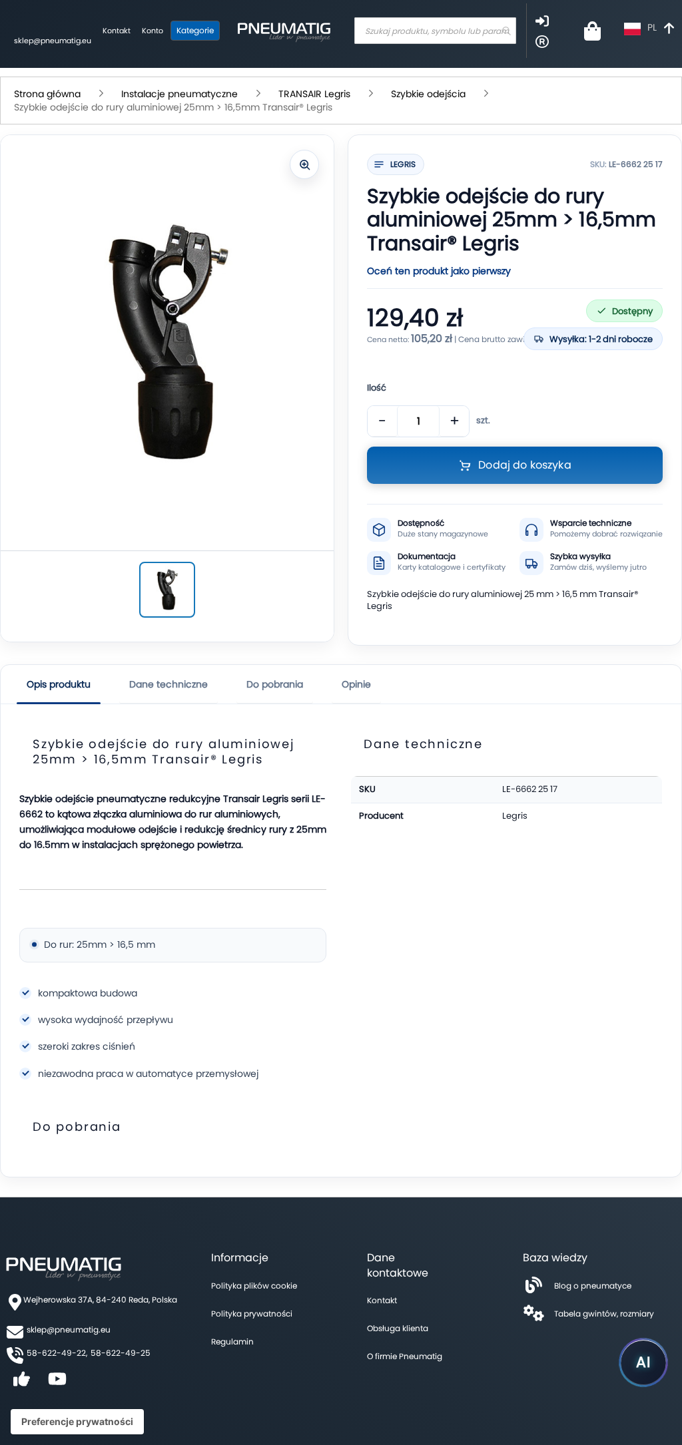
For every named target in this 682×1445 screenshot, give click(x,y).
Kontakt (117, 30)
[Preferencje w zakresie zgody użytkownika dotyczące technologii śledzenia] (77, 1421)
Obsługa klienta (397, 1328)
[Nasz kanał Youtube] (57, 1383)
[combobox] (435, 30)
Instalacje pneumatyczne (179, 94)
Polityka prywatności (251, 1313)
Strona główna (47, 94)
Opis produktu (59, 684)
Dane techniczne (168, 684)
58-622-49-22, (57, 1352)
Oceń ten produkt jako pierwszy (439, 271)
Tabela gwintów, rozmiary (604, 1313)
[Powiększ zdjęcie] (304, 164)
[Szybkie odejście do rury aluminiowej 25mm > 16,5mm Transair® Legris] (167, 590)
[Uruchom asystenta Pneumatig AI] (643, 1362)
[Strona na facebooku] (21, 1383)
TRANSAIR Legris (314, 94)
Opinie (356, 684)
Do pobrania (274, 684)
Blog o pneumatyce (592, 1285)
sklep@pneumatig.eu (52, 40)
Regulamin (232, 1341)
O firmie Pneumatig (404, 1356)
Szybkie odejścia (428, 94)
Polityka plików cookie (254, 1285)
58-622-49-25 (121, 1352)
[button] (650, 29)
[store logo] (283, 31)
